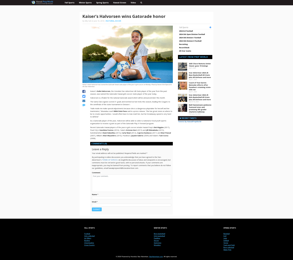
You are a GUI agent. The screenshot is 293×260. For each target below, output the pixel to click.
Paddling (157, 238)
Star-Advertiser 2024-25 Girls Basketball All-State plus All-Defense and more (200, 97)
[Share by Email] (83, 101)
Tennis (225, 243)
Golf (224, 236)
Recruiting (183, 44)
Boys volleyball (228, 247)
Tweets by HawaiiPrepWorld (189, 121)
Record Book (184, 47)
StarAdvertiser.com (156, 256)
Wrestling (157, 245)
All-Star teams (185, 51)
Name (94, 194)
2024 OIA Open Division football (192, 34)
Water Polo (227, 250)
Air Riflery (87, 238)
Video (133, 2)
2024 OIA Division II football (190, 41)
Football (87, 234)
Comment (96, 172)
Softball (226, 240)
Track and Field (229, 245)
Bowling (87, 240)
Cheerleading (89, 243)
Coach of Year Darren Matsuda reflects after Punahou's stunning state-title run (200, 86)
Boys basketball (159, 234)
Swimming (157, 243)
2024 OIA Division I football (190, 38)
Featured (110, 21)
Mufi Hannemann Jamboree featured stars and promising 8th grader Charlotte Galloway (200, 108)
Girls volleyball (89, 236)
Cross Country (89, 245)
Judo (225, 238)
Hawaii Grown (119, 2)
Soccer (118, 21)
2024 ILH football (186, 31)
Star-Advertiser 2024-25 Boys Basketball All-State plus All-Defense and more (200, 75)
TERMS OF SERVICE (110, 160)
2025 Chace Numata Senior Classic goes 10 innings (200, 65)
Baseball (226, 234)
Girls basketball (159, 236)
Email (94, 202)
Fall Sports (183, 27)
